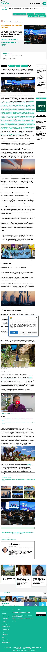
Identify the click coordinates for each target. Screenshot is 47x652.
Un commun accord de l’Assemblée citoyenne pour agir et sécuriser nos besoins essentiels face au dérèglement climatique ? (41, 70)
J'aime (28, 602)
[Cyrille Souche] (2, 21)
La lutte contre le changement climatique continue (13, 55)
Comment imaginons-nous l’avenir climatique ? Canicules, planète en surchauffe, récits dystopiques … (41, 86)
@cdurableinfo (7, 592)
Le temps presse (7, 57)
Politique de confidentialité (28, 334)
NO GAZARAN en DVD (16, 613)
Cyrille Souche (6, 21)
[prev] (43, 8)
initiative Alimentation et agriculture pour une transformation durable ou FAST (16, 465)
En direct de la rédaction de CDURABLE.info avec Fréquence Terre (22, 619)
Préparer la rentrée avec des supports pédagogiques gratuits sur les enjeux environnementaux (41, 128)
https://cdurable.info (12, 546)
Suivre (45, 593)
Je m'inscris (41, 615)
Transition (27, 41)
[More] (29, 66)
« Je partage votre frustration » (10, 58)
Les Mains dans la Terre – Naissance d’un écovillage (8, 578)
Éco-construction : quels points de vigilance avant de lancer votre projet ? (41, 118)
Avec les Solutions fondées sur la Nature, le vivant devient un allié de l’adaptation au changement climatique (41, 133)
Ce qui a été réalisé (8, 59)
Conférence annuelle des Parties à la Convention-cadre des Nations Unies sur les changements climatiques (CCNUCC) (16, 133)
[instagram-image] (3, 599)
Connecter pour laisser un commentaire (8, 539)
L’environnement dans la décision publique (21, 612)
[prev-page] (13, 621)
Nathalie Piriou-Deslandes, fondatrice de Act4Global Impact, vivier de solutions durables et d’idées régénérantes (41, 76)
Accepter (14, 332)
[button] (36, 317)
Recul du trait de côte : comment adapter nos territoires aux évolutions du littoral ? (41, 81)
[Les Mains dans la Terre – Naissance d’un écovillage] (8, 570)
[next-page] (15, 621)
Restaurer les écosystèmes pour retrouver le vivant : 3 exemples (40, 138)
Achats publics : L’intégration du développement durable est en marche (22, 616)
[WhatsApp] (23, 556)
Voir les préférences (32, 332)
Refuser (22, 332)
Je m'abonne (41, 98)
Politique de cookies (17, 334)
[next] (45, 8)
